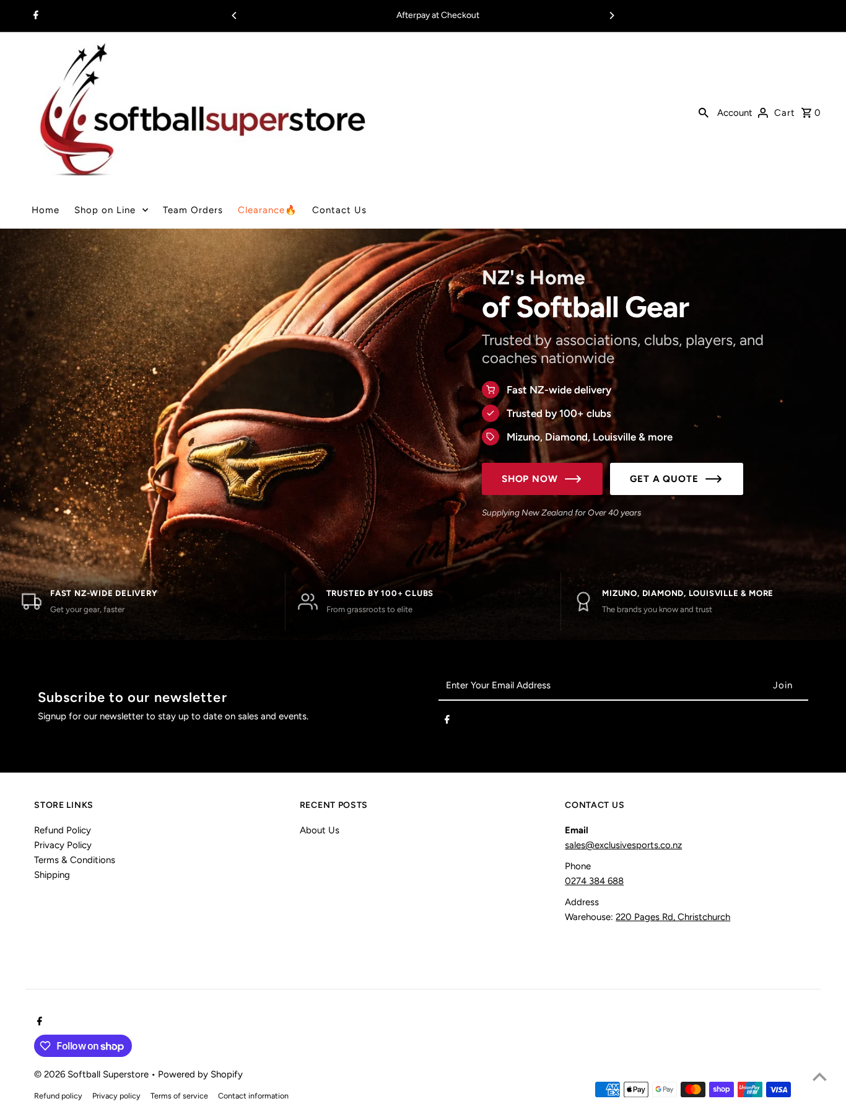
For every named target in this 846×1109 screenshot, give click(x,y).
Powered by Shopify (200, 1074)
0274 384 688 (594, 881)
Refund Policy (62, 830)
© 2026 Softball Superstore (92, 1074)
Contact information (253, 1095)
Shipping (52, 874)
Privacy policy (116, 1095)
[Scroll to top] (820, 1076)
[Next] (611, 15)
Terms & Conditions (74, 860)
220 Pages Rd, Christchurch (673, 917)
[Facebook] (34, 16)
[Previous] (234, 15)
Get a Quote (664, 478)
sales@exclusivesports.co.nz (623, 845)
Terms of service (179, 1095)
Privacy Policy (63, 845)
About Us (319, 830)
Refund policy (58, 1095)
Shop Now (530, 478)
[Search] (704, 111)
